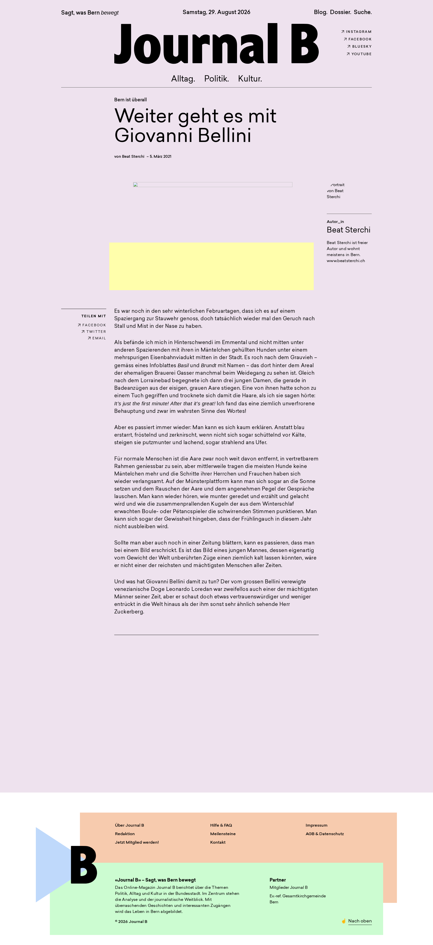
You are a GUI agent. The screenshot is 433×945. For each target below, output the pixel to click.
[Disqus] (216, 707)
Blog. (321, 12)
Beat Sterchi (133, 157)
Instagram (359, 32)
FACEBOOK (94, 325)
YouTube (362, 54)
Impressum (317, 826)
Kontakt (218, 843)
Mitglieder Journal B (289, 888)
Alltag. (183, 79)
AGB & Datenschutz (325, 834)
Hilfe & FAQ (221, 826)
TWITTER (96, 332)
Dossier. (340, 12)
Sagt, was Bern (90, 13)
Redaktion (125, 834)
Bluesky (362, 46)
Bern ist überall (130, 100)
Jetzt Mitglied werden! (137, 843)
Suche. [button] (363, 12)
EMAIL (99, 338)
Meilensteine (223, 834)
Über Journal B (129, 826)
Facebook (360, 39)
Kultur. (250, 79)
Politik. (216, 79)
